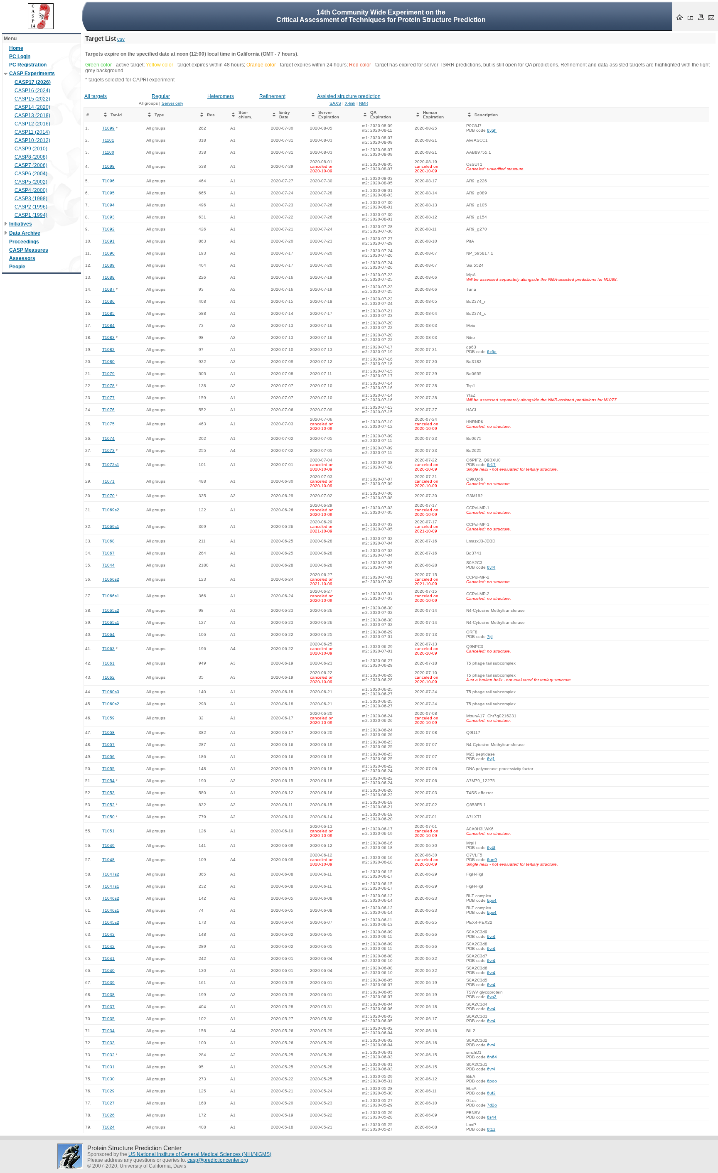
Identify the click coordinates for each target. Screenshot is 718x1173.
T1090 (108, 253)
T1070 (108, 495)
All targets (95, 96)
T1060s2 (110, 704)
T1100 (108, 152)
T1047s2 (110, 874)
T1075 (108, 424)
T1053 (108, 792)
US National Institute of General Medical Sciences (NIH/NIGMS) (199, 1154)
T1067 (108, 553)
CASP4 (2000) (31, 190)
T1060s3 (110, 692)
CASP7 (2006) (31, 165)
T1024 (108, 1127)
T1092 (108, 229)
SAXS (335, 103)
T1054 (108, 780)
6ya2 (492, 996)
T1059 (108, 718)
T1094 (108, 205)
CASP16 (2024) (32, 90)
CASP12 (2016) (32, 124)
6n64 (492, 1057)
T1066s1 (110, 596)
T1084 (108, 325)
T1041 (108, 958)
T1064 (108, 634)
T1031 (108, 1067)
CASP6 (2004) (31, 174)
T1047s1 (110, 886)
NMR (363, 103)
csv (121, 39)
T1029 (108, 1091)
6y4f (491, 847)
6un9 (492, 859)
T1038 (108, 994)
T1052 (108, 804)
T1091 (108, 241)
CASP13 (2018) (32, 115)
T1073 (108, 450)
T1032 (108, 1055)
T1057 (108, 744)
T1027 (108, 1103)
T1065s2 (110, 610)
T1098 (108, 166)
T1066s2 (110, 579)
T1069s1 (110, 526)
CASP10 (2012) (32, 140)
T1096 (108, 181)
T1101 (108, 140)
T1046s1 (110, 910)
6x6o (492, 351)
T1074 (108, 438)
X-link (350, 103)
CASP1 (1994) (31, 215)
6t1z (491, 1129)
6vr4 (491, 567)
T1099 (108, 128)
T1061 (108, 663)
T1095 (108, 193)
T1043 (108, 934)
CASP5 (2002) (31, 182)
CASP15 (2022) (32, 99)
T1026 (108, 1115)
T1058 (108, 732)
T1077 (108, 397)
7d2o (492, 1105)
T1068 (108, 541)
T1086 (108, 301)
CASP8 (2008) (31, 157)
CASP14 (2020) (32, 107)
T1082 (108, 349)
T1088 (108, 277)
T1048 (108, 859)
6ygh (492, 130)
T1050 (108, 817)
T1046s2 (110, 898)
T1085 (108, 313)
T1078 (108, 385)
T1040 (108, 970)
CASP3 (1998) (31, 198)
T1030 (108, 1079)
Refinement (272, 96)
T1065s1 (110, 622)
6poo (492, 1081)
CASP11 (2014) (32, 132)
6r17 (491, 464)
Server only (172, 103)
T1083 (108, 337)
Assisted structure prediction (349, 96)
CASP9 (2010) (31, 149)
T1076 (108, 409)
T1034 (108, 1030)
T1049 (108, 845)
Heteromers (220, 96)
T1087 (108, 289)
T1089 (108, 265)
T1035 (108, 1018)
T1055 (108, 768)
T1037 (108, 1006)
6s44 (492, 1117)
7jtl (489, 636)
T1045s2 (110, 922)
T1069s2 (110, 510)
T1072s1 (110, 464)
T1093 (108, 217)
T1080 (108, 361)
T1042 (108, 946)
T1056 (108, 756)
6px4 (492, 900)
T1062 (108, 677)
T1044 (108, 565)
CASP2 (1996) (31, 207)
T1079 (108, 373)
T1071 (108, 481)
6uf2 (491, 1093)
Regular (161, 96)
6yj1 (491, 758)
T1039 (108, 982)
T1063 (108, 648)
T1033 (108, 1042)
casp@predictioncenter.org (217, 1160)
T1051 (108, 831)
